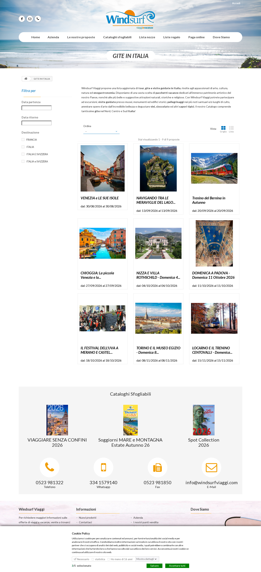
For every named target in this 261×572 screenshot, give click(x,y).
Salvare (154, 565)
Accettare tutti (177, 565)
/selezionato (81, 565)
